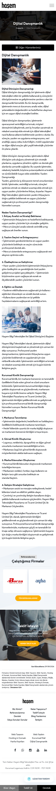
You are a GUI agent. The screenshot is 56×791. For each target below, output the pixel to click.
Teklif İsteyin (39, 712)
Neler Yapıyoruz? (39, 709)
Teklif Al (28, 787)
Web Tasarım (17, 734)
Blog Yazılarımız (38, 716)
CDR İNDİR (35, 768)
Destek (47, 787)
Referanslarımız (17, 712)
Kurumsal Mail (38, 738)
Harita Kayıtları (17, 741)
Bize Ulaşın (9, 787)
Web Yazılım (38, 734)
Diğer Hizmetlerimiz (29, 47)
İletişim (38, 720)
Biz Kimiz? (17, 709)
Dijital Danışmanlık (33, 28)
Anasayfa (19, 28)
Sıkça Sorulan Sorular (17, 720)
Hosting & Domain (17, 738)
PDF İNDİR (46, 768)
